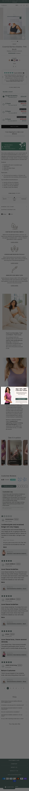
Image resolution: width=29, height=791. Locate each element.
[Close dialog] (27, 387)
